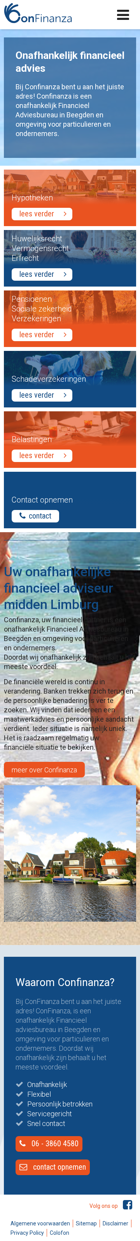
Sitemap (86, 1223)
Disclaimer (115, 1223)
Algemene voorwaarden (40, 1223)
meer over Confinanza (44, 770)
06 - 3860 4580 (54, 1143)
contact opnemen (58, 1167)
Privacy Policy (27, 1233)
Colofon (59, 1233)
